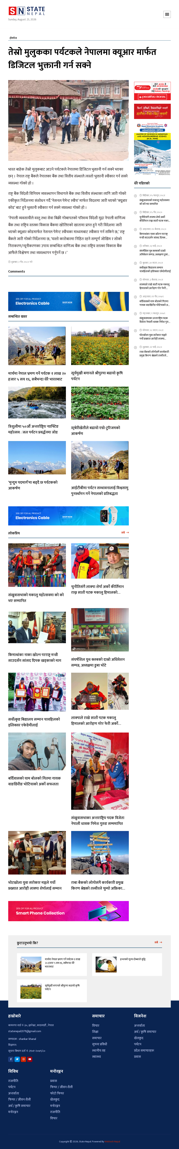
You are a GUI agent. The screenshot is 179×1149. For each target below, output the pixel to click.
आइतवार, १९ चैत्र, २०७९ (153, 294)
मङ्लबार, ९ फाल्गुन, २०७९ (154, 311)
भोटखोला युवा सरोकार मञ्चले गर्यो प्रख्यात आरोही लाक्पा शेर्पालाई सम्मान (35, 883)
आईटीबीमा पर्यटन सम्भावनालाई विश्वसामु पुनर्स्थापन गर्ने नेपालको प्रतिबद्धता (99, 489)
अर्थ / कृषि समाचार (145, 1030)
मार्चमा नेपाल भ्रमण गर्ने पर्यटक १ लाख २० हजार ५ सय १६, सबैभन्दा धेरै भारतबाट (37, 374)
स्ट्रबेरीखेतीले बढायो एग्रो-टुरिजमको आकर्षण (95, 429)
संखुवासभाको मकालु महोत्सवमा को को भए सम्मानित (36, 596)
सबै (123, 530)
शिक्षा (95, 1030)
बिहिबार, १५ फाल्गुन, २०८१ (154, 193)
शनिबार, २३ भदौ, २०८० (152, 244)
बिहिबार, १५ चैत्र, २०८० (152, 210)
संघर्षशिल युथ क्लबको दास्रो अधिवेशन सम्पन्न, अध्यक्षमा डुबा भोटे (98, 660)
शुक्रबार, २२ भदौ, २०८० (152, 345)
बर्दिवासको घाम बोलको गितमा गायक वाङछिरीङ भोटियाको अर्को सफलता (34, 779)
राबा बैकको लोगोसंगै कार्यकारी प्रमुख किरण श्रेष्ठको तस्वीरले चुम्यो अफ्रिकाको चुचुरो (98, 886)
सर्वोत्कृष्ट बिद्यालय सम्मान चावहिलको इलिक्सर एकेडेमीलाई (34, 720)
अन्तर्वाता (139, 1023)
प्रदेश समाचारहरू (144, 1048)
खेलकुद (138, 1036)
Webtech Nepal (112, 1140)
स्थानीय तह (98, 1048)
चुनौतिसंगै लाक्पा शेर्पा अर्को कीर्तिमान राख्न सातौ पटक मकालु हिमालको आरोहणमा (97, 591)
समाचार (97, 1036)
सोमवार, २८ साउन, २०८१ (153, 328)
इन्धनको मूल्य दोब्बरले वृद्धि (132, 957)
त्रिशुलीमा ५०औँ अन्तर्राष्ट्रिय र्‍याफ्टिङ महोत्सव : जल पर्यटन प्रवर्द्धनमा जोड (33, 427)
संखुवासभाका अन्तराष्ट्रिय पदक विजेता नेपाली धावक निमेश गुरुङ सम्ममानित (97, 819)
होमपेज (13, 36)
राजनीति (13, 1079)
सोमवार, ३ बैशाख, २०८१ (153, 278)
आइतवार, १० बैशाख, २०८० (154, 227)
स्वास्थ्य (96, 1055)
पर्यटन (137, 1042)
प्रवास (137, 1055)
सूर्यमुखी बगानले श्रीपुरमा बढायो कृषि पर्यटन (97, 374)
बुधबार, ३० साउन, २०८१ (153, 261)
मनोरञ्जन (13, 1110)
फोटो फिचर (57, 1091)
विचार (95, 1023)
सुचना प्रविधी (99, 1042)
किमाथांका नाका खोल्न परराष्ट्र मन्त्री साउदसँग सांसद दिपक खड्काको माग (34, 656)
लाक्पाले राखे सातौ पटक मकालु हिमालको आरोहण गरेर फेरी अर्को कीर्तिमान (94, 722)
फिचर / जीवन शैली (19, 1097)
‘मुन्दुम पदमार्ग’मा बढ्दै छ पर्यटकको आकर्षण (33, 483)
